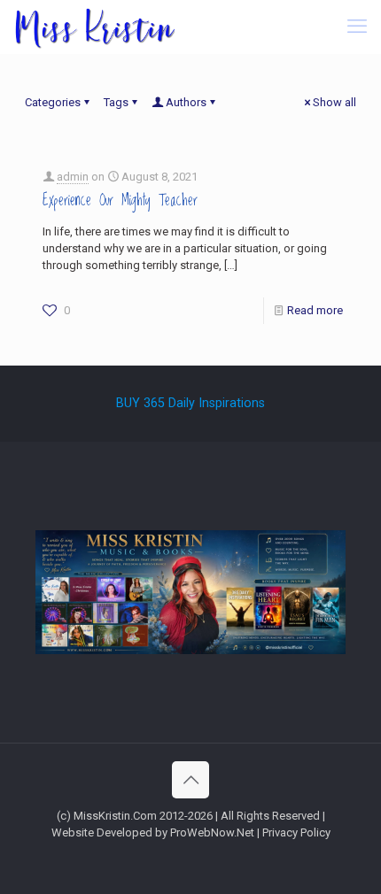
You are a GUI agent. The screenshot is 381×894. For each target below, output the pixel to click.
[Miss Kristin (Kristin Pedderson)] (94, 26)
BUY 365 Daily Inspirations (190, 403)
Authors (186, 102)
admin (73, 176)
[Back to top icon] (190, 779)
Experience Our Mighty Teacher (120, 200)
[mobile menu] (357, 27)
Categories (53, 102)
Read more (315, 310)
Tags (116, 102)
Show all (334, 102)
